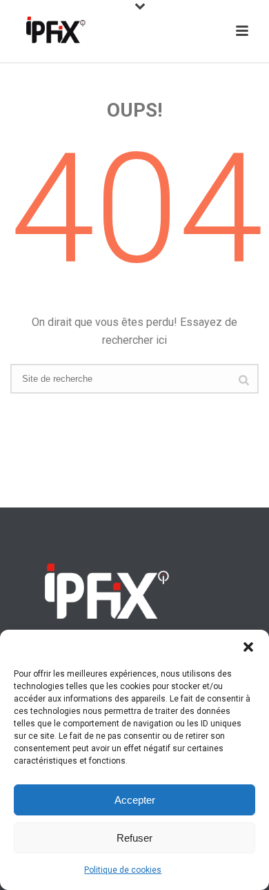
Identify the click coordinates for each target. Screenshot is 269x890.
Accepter (134, 800)
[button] (248, 647)
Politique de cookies (122, 870)
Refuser (134, 838)
